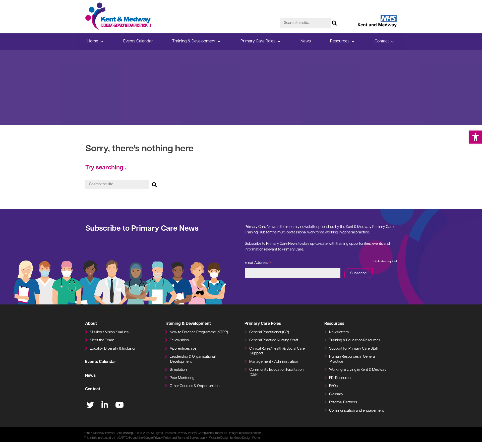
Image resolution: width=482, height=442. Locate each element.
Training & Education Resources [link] (354, 340)
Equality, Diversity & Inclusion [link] (113, 349)
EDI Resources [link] (340, 378)
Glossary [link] (336, 394)
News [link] (305, 41)
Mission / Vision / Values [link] (109, 332)
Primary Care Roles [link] (257, 41)
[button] (334, 21)
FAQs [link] (333, 386)
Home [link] (92, 41)
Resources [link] (339, 41)
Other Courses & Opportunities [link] (194, 386)
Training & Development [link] (193, 41)
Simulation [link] (178, 370)
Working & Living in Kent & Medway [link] (357, 370)
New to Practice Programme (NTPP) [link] (199, 332)
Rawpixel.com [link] (252, 433)
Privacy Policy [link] (187, 433)
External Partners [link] (343, 402)
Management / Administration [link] (273, 362)
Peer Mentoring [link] (182, 378)
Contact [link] (382, 41)
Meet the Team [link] (102, 340)
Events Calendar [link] (138, 41)
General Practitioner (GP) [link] (269, 332)
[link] (475, 137)
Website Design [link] (219, 437)
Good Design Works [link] (247, 437)
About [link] (91, 324)
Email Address (258, 264)
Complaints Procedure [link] (212, 433)
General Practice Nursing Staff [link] (273, 340)
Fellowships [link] (179, 340)
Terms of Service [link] (188, 437)
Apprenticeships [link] (183, 349)
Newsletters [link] (339, 332)
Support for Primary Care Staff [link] (354, 349)
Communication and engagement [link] (356, 411)
